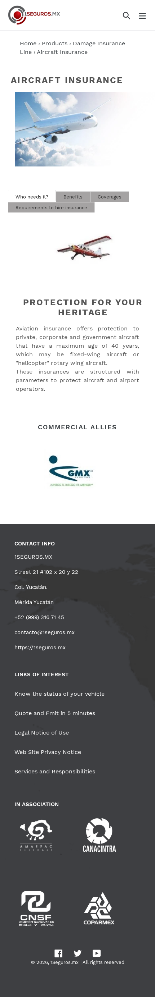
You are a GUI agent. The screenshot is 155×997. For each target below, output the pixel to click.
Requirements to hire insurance (51, 207)
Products (54, 43)
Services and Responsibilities (54, 771)
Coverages (109, 197)
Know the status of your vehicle (59, 693)
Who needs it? (31, 197)
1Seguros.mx (64, 962)
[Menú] (142, 15)
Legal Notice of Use (41, 732)
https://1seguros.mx (40, 647)
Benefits (73, 197)
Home (28, 43)
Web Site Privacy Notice (47, 752)
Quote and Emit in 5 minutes (54, 713)
